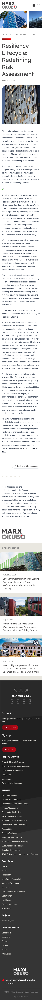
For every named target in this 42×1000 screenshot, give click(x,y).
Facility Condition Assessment (14, 820)
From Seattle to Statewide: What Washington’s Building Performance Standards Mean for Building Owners (20, 626)
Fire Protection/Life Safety (13, 837)
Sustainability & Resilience (13, 846)
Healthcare (6, 900)
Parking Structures (9, 904)
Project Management (10, 808)
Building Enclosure (9, 833)
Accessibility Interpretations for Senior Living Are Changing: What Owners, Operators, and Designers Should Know (21, 668)
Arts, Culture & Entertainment (13, 892)
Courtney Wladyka (22, 448)
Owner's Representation (11, 799)
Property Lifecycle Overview (13, 762)
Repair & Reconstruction (12, 816)
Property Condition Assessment (15, 804)
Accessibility (7, 829)
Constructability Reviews (12, 812)
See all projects (8, 921)
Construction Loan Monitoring (14, 825)
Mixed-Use (6, 908)
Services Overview (9, 795)
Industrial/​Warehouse (11, 883)
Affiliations (6, 954)
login (16, 997)
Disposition (6, 779)
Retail (4, 871)
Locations (6, 937)
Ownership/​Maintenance (12, 783)
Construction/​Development (13, 770)
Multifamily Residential (11, 879)
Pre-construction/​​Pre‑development (16, 766)
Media (4, 950)
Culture (5, 941)
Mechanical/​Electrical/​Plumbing (15, 842)
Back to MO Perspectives (27, 466)
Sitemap (24, 997)
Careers (5, 945)
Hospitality (6, 875)
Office (4, 866)
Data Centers (7, 896)
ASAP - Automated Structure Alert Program (20, 854)
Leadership (6, 933)
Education (6, 887)
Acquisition (6, 775)
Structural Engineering (11, 850)
